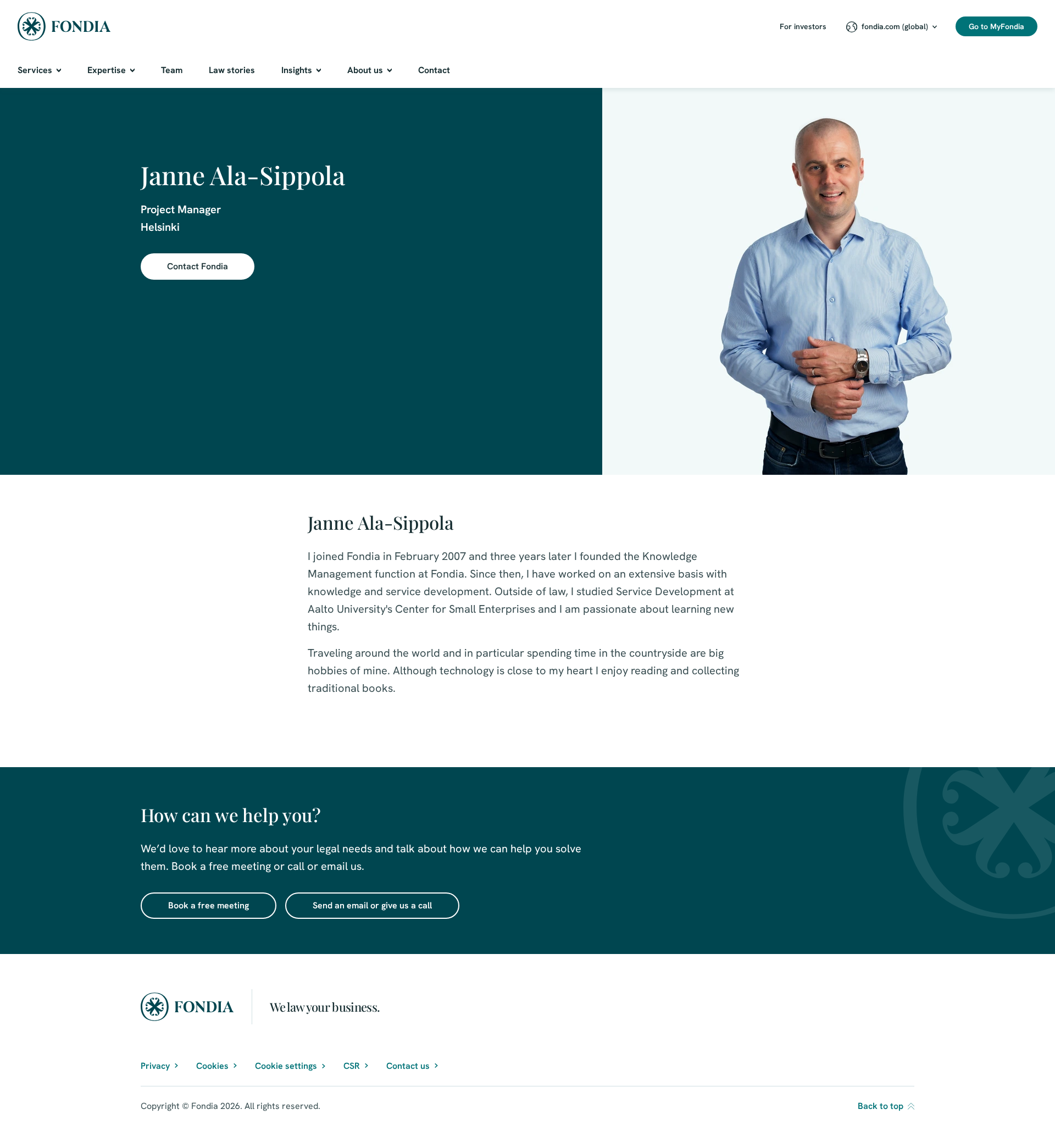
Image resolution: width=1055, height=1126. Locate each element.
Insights (296, 70)
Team (171, 70)
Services (35, 70)
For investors (803, 26)
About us (365, 70)
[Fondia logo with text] (64, 26)
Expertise (106, 70)
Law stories (232, 70)
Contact (434, 70)
